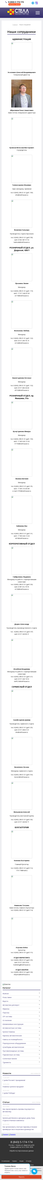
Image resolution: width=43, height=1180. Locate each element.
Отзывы (28, 1161)
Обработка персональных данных (21, 1151)
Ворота (5, 1001)
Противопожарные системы (13, 1051)
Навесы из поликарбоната (12, 1039)
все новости (35, 1073)
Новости (7, 1073)
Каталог (7, 988)
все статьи (36, 1102)
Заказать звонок (14, 4)
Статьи (6, 1102)
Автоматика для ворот (11, 1005)
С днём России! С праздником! (14, 1080)
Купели (9, 1032)
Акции (21, 1161)
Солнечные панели (10, 1059)
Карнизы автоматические (12, 1036)
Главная (15, 25)
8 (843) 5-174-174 (16, 2)
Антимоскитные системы (12, 1028)
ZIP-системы (7, 1016)
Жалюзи (6, 993)
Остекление (7, 1020)
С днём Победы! (9, 1093)
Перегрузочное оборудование (14, 1043)
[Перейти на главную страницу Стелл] (18, 12)
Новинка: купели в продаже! (13, 1087)
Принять (21, 1177)
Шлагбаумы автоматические (13, 1047)
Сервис (14, 1161)
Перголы (6, 1013)
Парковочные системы (11, 1055)
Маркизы (6, 1009)
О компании (6, 1161)
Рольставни (7, 997)
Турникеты (7, 1062)
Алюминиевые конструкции (13, 1024)
